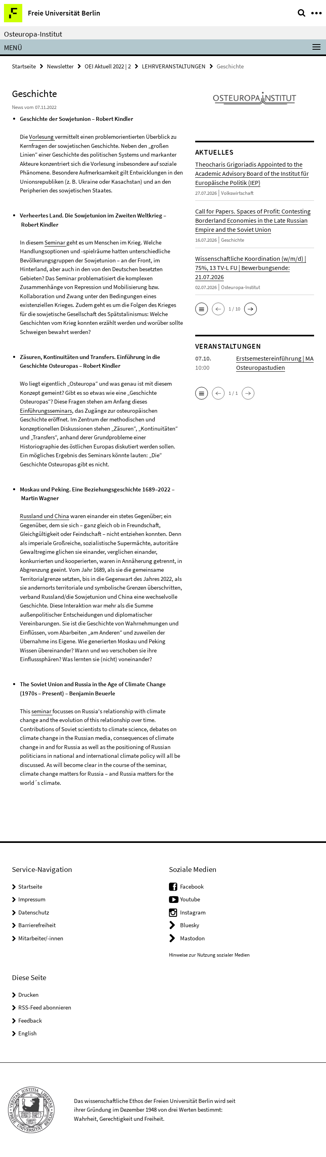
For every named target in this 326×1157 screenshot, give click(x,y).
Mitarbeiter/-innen (40, 938)
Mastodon (192, 938)
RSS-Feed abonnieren (44, 1007)
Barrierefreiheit (37, 925)
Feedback (30, 1020)
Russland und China (44, 516)
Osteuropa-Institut (33, 34)
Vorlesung (42, 136)
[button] (201, 309)
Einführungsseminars (46, 410)
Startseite (24, 66)
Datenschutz (33, 912)
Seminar (55, 242)
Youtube (190, 899)
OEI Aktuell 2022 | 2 (108, 66)
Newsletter (60, 66)
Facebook (192, 886)
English (27, 1033)
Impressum (31, 899)
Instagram (193, 912)
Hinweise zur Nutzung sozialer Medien (209, 954)
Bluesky (189, 925)
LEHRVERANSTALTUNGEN (174, 66)
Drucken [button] (28, 994)
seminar (41, 711)
